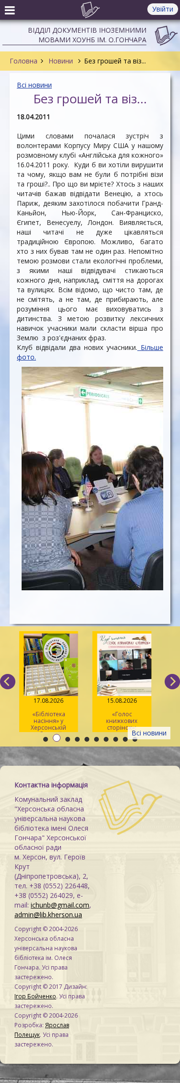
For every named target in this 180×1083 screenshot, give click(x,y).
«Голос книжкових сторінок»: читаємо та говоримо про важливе (122, 714)
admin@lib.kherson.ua (48, 914)
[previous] (7, 681)
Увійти (162, 8)
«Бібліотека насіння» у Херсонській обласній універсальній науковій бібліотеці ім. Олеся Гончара (49, 714)
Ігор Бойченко (35, 996)
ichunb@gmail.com (60, 904)
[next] (172, 681)
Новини (61, 60)
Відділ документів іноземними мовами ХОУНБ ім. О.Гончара (87, 34)
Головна (23, 60)
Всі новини (34, 84)
